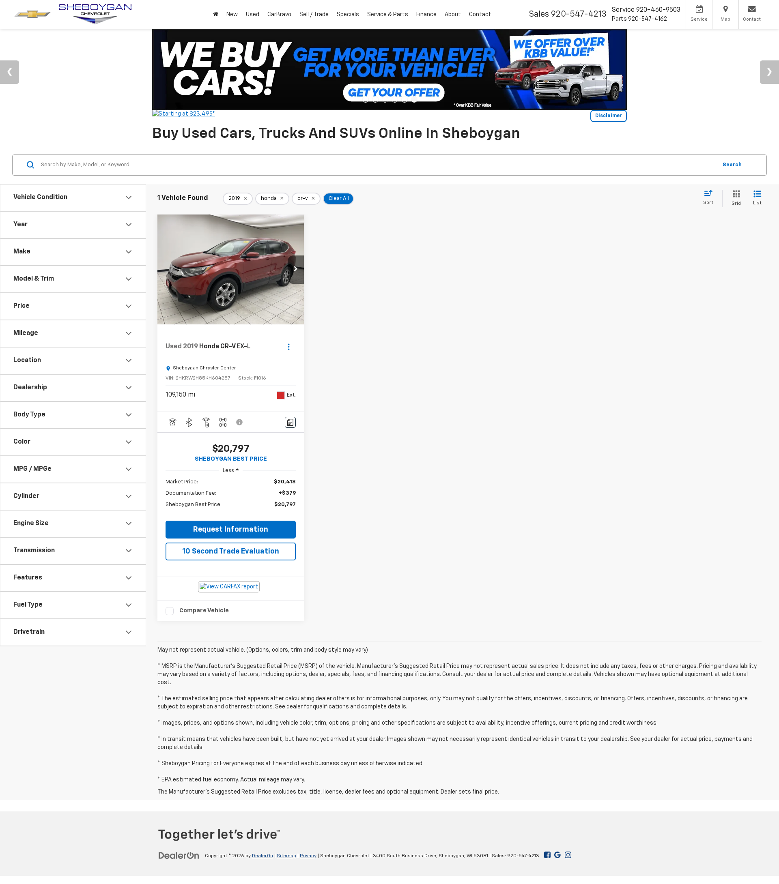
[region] (231, 497)
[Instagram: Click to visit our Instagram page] (568, 855)
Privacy (308, 856)
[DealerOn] (179, 855)
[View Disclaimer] (240, 422)
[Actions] (289, 347)
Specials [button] (348, 14)
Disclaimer (608, 116)
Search (732, 164)
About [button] (453, 14)
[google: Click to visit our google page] (556, 855)
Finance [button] (426, 14)
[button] (296, 269)
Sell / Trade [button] (314, 14)
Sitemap (286, 856)
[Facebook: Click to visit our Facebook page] (547, 855)
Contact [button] (480, 14)
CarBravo (279, 14)
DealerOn (262, 856)
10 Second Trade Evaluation (230, 551)
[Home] (215, 14)
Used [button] (252, 14)
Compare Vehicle (204, 610)
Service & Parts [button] (387, 14)
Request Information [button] (230, 529)
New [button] (232, 14)
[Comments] (290, 422)
